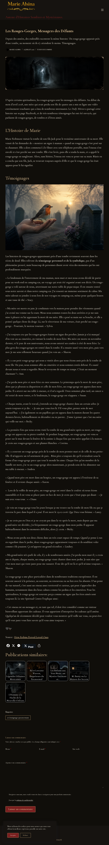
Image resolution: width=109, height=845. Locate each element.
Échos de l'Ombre (44, 50)
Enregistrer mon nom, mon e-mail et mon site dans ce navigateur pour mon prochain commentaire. (40, 794)
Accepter (13, 835)
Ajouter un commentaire (16, 762)
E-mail (42, 749)
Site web (76, 749)
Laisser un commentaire (20, 809)
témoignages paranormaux (18, 718)
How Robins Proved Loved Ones (31, 637)
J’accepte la (21, 800)
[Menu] (102, 10)
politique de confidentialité (24, 800)
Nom (8, 749)
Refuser (25, 835)
